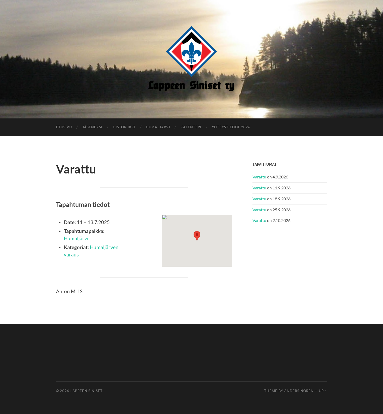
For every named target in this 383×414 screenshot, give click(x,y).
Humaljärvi (158, 127)
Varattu (259, 176)
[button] (197, 236)
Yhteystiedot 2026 (231, 127)
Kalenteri (191, 127)
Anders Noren (299, 391)
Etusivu (64, 127)
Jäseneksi (92, 127)
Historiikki (124, 127)
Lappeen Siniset (86, 391)
